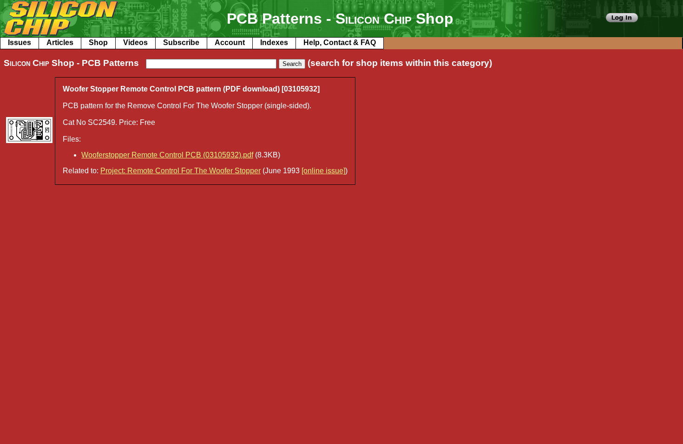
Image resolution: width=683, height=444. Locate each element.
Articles (59, 42)
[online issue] (323, 171)
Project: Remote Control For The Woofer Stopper (180, 171)
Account (230, 42)
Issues (19, 42)
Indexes (274, 42)
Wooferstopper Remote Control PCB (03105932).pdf (167, 155)
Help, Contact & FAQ (339, 42)
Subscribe (181, 42)
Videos (135, 42)
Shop (98, 42)
